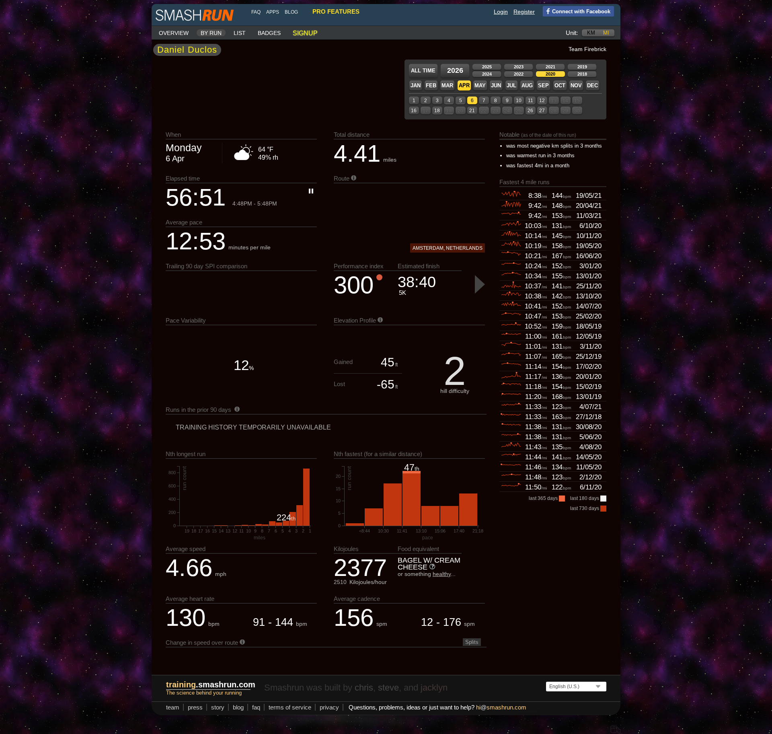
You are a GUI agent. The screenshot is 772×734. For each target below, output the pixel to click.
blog (291, 12)
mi (606, 33)
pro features (335, 11)
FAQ (256, 12)
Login (501, 11)
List (240, 33)
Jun (496, 85)
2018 (582, 74)
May (480, 85)
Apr (464, 85)
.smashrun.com (210, 684)
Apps (272, 12)
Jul (511, 85)
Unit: (572, 32)
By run (211, 33)
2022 (519, 74)
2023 (519, 66)
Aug (527, 85)
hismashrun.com (501, 707)
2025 (487, 66)
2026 (455, 70)
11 (530, 100)
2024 (487, 74)
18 (437, 110)
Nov (576, 85)
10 (519, 100)
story (217, 707)
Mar (447, 85)
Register (524, 11)
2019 (582, 66)
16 (414, 110)
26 (530, 110)
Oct (559, 85)
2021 (550, 66)
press (195, 707)
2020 (550, 74)
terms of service (290, 707)
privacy (329, 707)
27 (542, 110)
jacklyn (434, 688)
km (591, 33)
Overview (174, 33)
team (172, 707)
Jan (416, 85)
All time (423, 71)
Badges (269, 33)
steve (388, 688)
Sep (543, 85)
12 (542, 100)
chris (364, 688)
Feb (431, 85)
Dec (592, 85)
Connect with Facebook (581, 11)
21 (472, 110)
